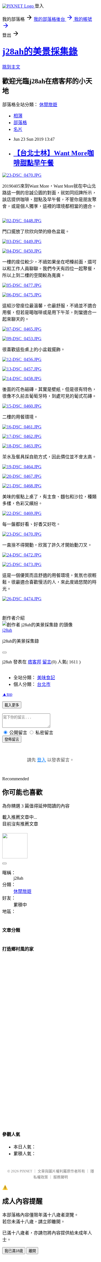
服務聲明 (60, 1177)
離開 (32, 1251)
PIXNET (26, 1171)
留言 (46, 662)
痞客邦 (34, 662)
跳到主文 (11, 67)
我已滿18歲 (13, 1251)
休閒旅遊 (48, 104)
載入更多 (11, 705)
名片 (17, 129)
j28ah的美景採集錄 (40, 51)
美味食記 (46, 677)
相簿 (17, 115)
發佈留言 (11, 739)
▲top (7, 694)
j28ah (7, 630)
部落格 (20, 122)
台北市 (43, 684)
